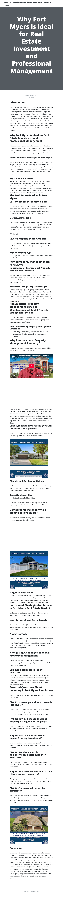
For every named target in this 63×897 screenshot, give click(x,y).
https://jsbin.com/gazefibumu (37, 602)
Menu (6, 5)
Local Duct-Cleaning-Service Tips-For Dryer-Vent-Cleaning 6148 (28, 2)
